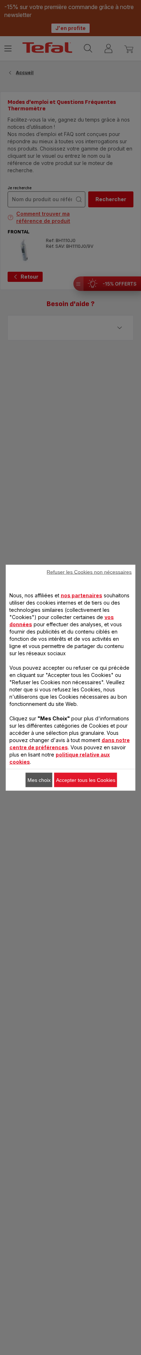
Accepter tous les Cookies (85, 780)
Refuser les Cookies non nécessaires (89, 572)
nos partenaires (81, 595)
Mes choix (39, 780)
